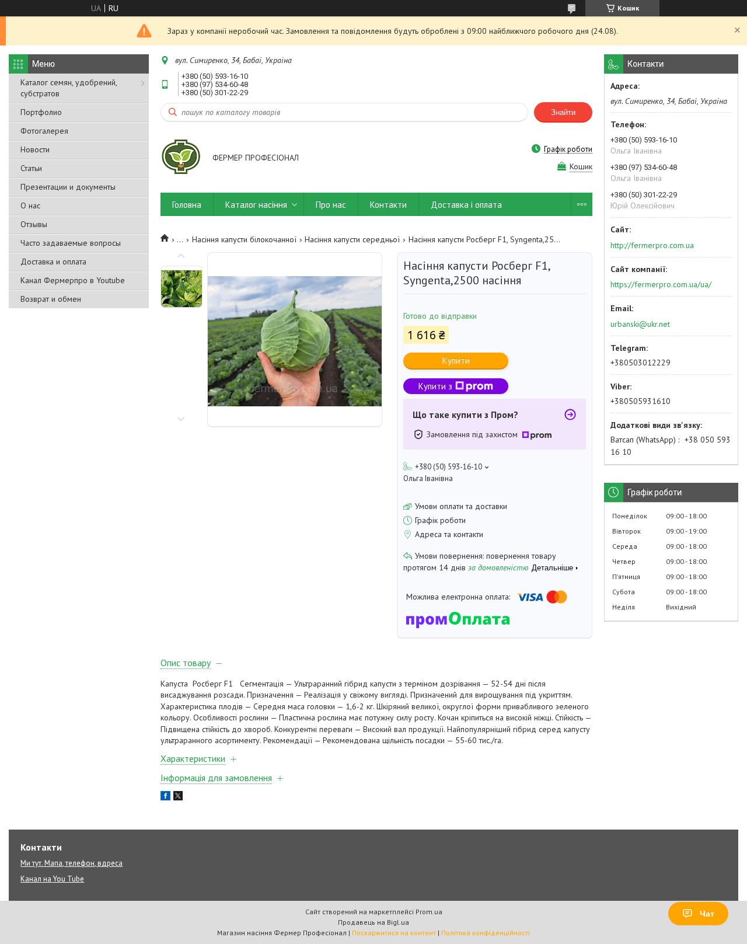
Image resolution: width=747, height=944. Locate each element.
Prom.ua (429, 911)
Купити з (435, 386)
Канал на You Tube (52, 879)
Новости (35, 149)
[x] (178, 797)
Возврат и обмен (50, 299)
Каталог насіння (256, 204)
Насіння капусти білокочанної (244, 239)
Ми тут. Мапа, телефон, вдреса (71, 863)
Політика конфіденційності (485, 932)
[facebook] (165, 797)
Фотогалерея (44, 131)
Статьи (31, 168)
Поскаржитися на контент (394, 932)
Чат (707, 913)
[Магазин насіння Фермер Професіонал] (180, 159)
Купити (456, 360)
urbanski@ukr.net (640, 324)
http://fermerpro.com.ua (652, 245)
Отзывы (33, 224)
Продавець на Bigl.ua (373, 922)
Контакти (388, 204)
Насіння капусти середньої (352, 239)
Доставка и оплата (53, 261)
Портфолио (41, 112)
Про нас (331, 204)
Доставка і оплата (466, 204)
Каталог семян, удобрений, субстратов (68, 88)
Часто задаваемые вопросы (70, 243)
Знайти (563, 112)
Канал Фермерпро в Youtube (72, 280)
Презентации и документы (68, 187)
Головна (186, 204)
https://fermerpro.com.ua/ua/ (660, 284)
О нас (30, 205)
